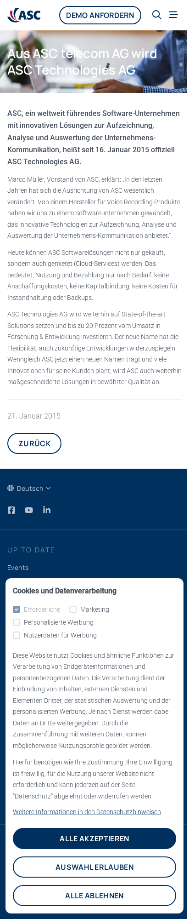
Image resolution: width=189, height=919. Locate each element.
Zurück (34, 443)
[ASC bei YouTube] (30, 510)
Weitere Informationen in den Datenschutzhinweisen (87, 812)
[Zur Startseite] (23, 15)
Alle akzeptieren (94, 838)
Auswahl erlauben (94, 867)
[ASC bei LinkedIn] (47, 510)
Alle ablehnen (94, 895)
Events (18, 567)
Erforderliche (42, 609)
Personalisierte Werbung (59, 622)
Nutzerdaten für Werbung (60, 635)
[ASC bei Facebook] (12, 510)
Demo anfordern (100, 15)
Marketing (94, 609)
